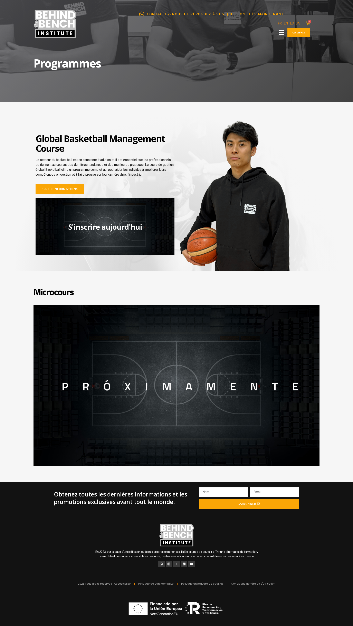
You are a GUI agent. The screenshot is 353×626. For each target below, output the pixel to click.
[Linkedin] (184, 564)
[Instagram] (169, 564)
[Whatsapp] (161, 564)
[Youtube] (191, 564)
